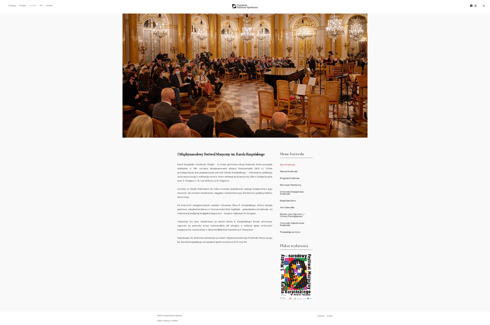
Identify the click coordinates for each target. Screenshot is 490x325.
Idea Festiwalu (287, 164)
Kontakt (49, 5)
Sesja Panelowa (288, 200)
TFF (41, 5)
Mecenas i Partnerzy (290, 185)
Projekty (22, 5)
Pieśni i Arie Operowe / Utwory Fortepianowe (292, 215)
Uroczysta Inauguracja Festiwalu (291, 192)
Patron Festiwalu (289, 171)
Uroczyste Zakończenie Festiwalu (292, 224)
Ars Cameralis (287, 207)
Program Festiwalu (289, 178)
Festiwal (32, 5)
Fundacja (12, 5)
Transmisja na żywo (290, 232)
